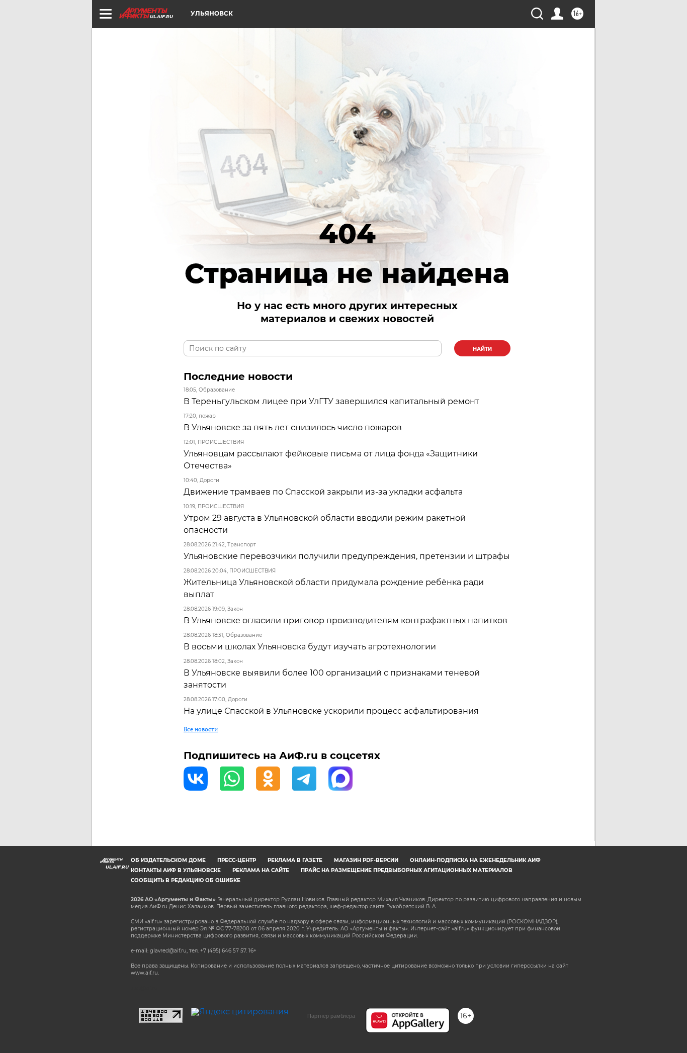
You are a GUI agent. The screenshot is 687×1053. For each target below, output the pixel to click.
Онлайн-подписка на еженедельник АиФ (475, 860)
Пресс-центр (236, 860)
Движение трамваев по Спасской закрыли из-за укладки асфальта (323, 492)
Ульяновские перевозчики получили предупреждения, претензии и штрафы (347, 556)
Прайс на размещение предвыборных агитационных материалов (406, 870)
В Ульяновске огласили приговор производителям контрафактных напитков (345, 620)
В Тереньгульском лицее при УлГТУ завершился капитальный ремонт (331, 401)
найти (482, 349)
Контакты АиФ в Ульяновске (176, 870)
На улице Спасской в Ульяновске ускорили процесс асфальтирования (331, 711)
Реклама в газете (295, 860)
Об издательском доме (168, 860)
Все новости (201, 729)
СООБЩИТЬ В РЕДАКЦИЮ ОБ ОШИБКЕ (185, 880)
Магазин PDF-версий (366, 860)
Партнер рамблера (331, 1016)
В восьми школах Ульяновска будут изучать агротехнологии (310, 646)
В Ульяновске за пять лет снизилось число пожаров (293, 427)
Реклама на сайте (260, 870)
